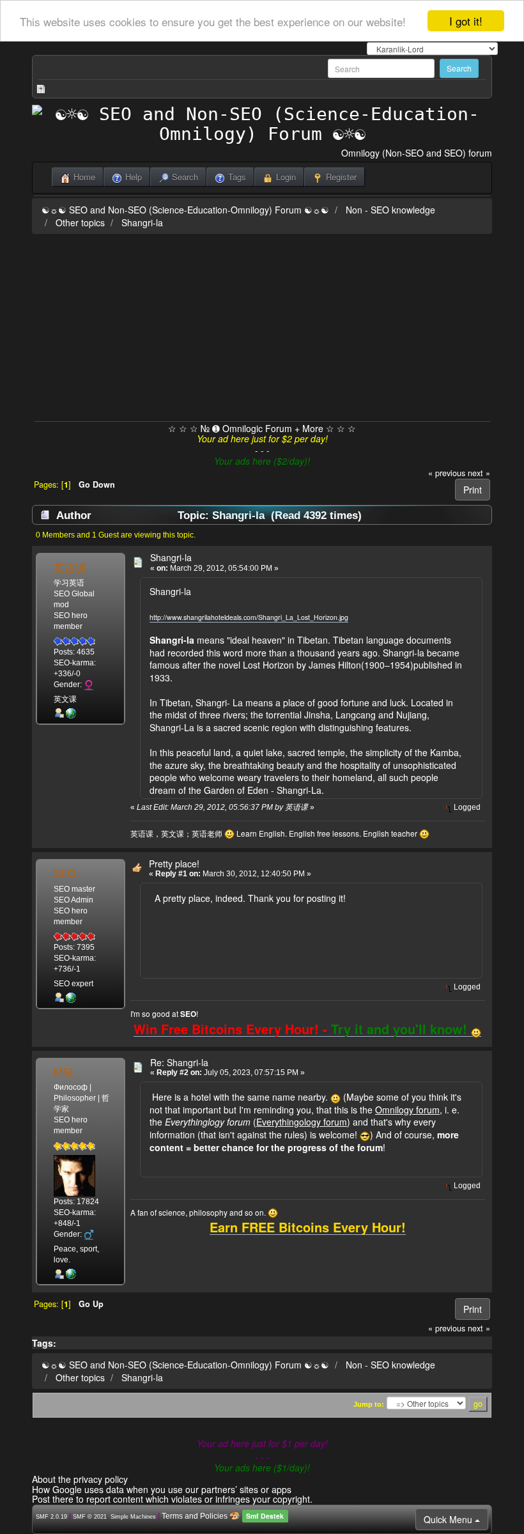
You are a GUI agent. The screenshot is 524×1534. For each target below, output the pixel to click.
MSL (64, 1072)
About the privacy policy (80, 1479)
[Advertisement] (262, 325)
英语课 (70, 567)
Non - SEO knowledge (390, 209)
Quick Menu (449, 1519)
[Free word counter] (71, 1274)
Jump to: (368, 1404)
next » (479, 473)
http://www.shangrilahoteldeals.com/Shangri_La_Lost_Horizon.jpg (249, 617)
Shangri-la (142, 222)
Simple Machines (133, 1517)
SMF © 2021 (90, 1517)
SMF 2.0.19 (51, 1517)
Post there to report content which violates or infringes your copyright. (172, 1498)
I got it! (465, 21)
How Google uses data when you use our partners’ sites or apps (161, 1489)
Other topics (80, 222)
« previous (446, 473)
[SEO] (71, 997)
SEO (65, 873)
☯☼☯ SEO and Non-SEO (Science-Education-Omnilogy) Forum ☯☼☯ (185, 209)
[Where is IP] (71, 712)
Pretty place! (174, 863)
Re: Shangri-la (179, 1062)
